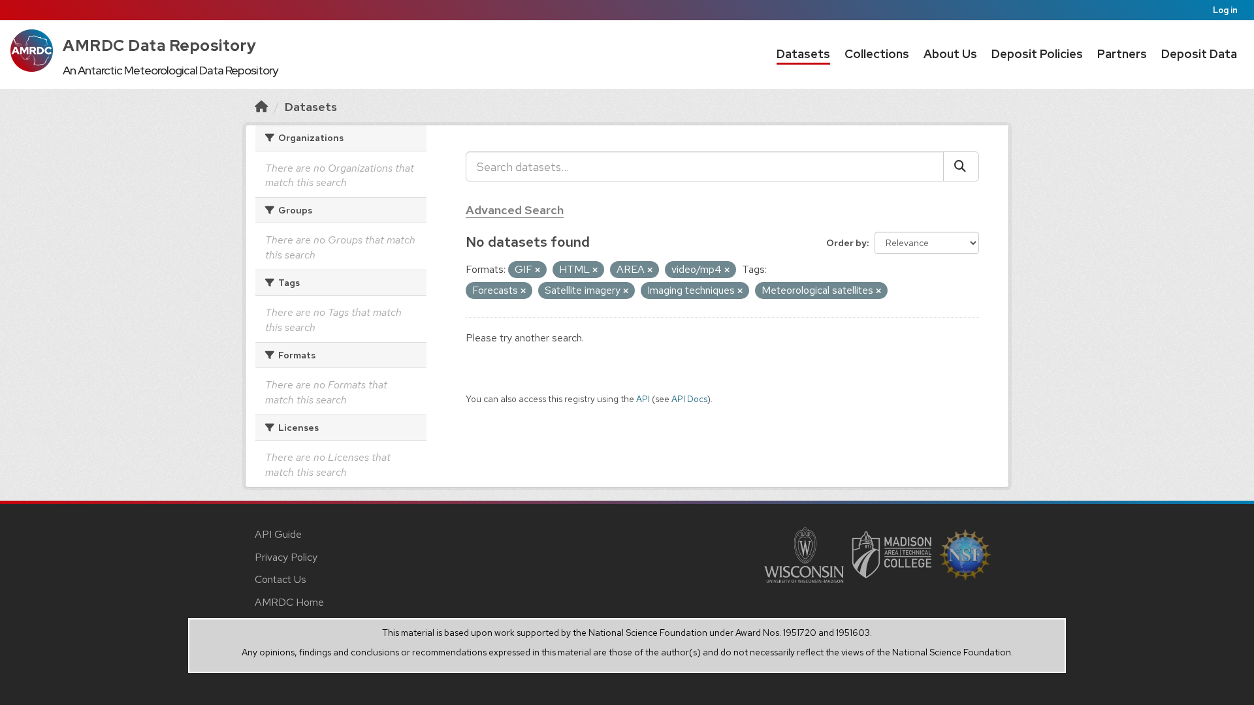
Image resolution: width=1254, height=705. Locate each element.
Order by (846, 243)
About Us (950, 53)
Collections (876, 53)
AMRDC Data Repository (160, 45)
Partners (1122, 53)
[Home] (261, 106)
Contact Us (280, 579)
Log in (1225, 10)
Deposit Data (1199, 53)
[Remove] (537, 270)
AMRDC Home (289, 602)
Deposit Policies (1037, 53)
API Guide (278, 534)
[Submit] (961, 166)
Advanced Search (515, 209)
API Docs (689, 399)
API (643, 399)
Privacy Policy (286, 557)
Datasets (803, 53)
